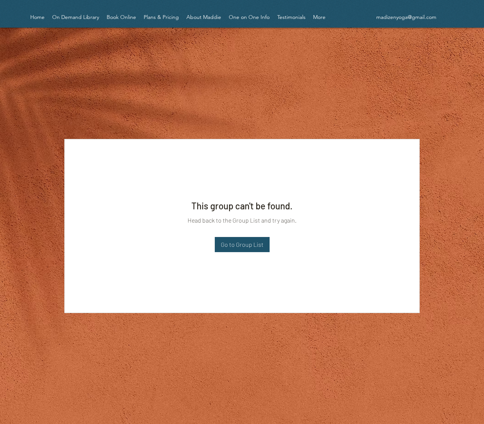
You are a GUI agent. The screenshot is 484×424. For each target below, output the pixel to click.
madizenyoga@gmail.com (406, 17)
